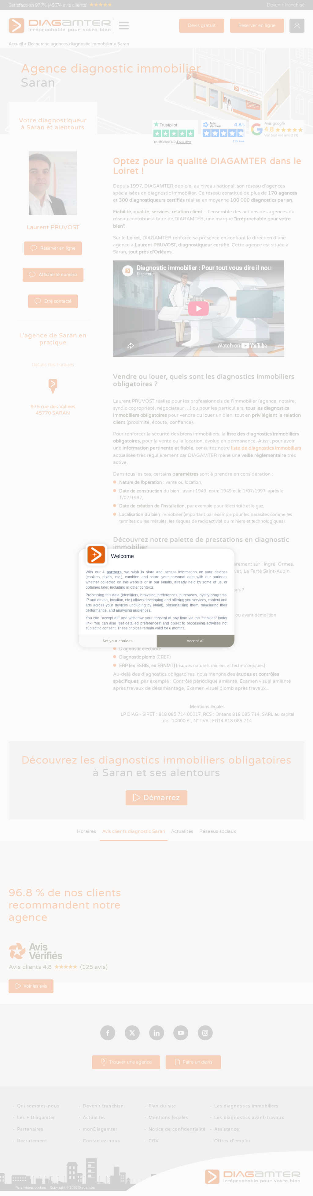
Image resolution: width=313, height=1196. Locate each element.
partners (114, 572)
